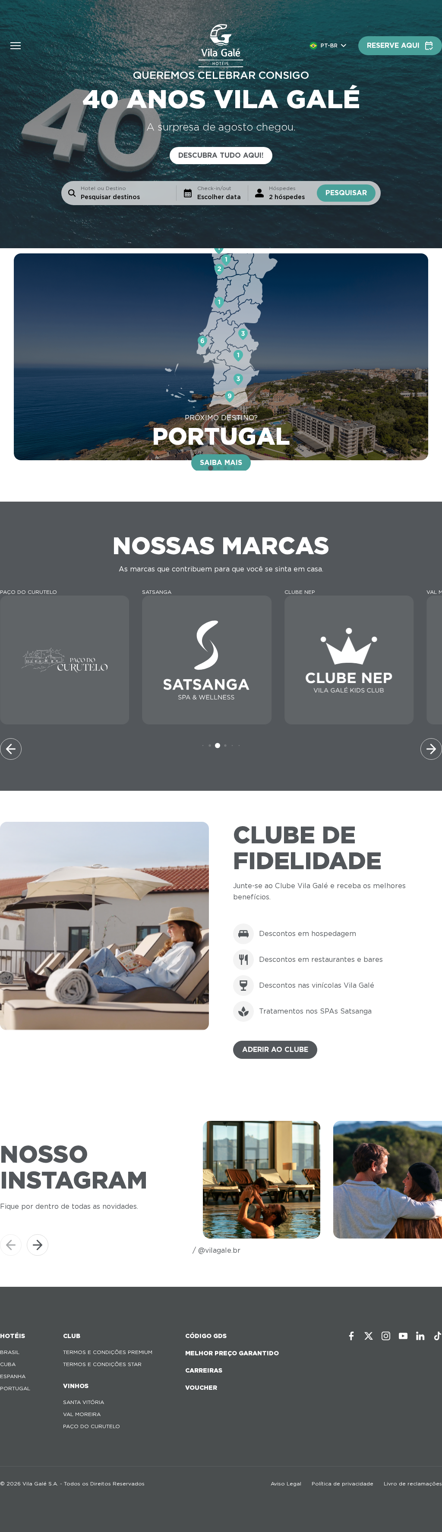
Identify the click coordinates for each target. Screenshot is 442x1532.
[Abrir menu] (15, 45)
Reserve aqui (393, 45)
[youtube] (403, 1336)
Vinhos (75, 1385)
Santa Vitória (83, 1402)
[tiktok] (437, 1336)
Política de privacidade (342, 1483)
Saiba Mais (221, 463)
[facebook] (351, 1336)
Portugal (15, 1388)
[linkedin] (420, 1336)
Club (71, 1335)
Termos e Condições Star (102, 1364)
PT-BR (329, 45)
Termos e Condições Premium (107, 1352)
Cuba (8, 1364)
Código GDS (206, 1335)
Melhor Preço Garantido (232, 1353)
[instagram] (386, 1336)
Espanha (12, 1376)
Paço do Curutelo (91, 1426)
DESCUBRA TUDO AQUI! (221, 155)
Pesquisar (346, 193)
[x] (368, 1336)
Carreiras (203, 1370)
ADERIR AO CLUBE (275, 1049)
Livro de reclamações (413, 1483)
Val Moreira (82, 1414)
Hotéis (12, 1335)
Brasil (9, 1352)
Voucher (201, 1387)
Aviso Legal (286, 1483)
